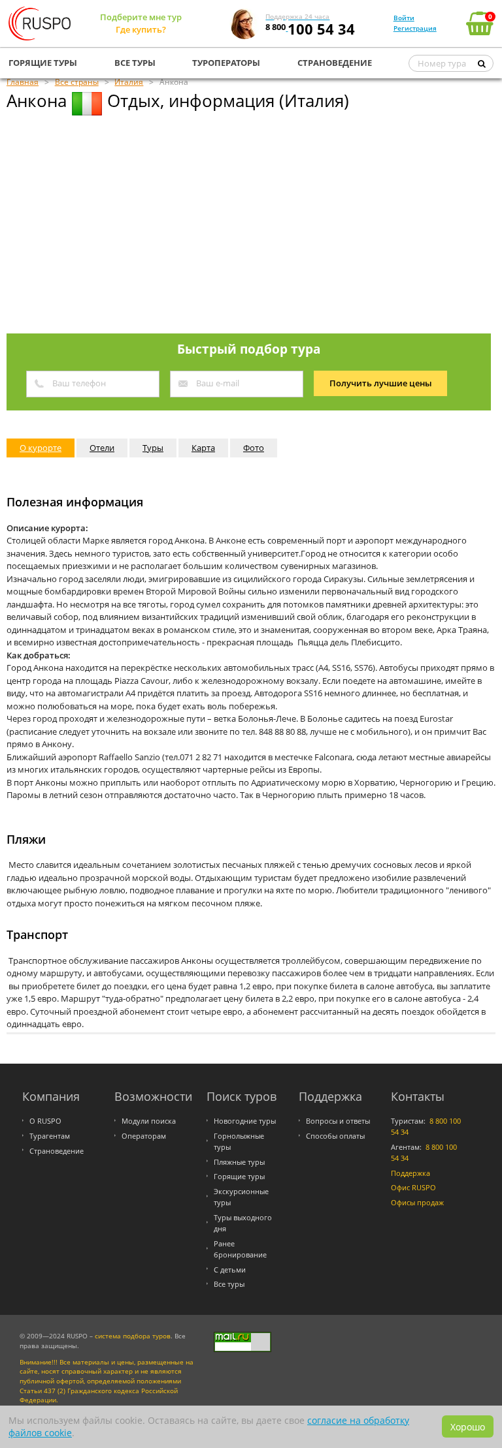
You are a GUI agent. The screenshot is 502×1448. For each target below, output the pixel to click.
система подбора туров (133, 1336)
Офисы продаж (417, 1202)
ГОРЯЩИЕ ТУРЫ (42, 63)
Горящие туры (239, 1176)
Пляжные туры (239, 1162)
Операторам (144, 1136)
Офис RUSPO (413, 1187)
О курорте (40, 448)
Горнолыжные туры (239, 1141)
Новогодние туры (245, 1121)
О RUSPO (45, 1121)
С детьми (230, 1269)
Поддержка (410, 1173)
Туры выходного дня (243, 1222)
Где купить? (141, 29)
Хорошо (467, 1427)
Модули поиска (149, 1121)
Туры (152, 448)
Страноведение (56, 1151)
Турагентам (49, 1136)
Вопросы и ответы (338, 1121)
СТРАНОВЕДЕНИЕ (334, 63)
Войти (403, 17)
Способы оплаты (335, 1136)
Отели (102, 448)
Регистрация (415, 28)
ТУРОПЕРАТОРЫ (226, 63)
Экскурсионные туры (241, 1196)
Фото (253, 448)
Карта (203, 448)
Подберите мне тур (141, 17)
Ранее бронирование (240, 1249)
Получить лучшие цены (380, 383)
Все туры (229, 1284)
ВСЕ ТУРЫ (135, 63)
